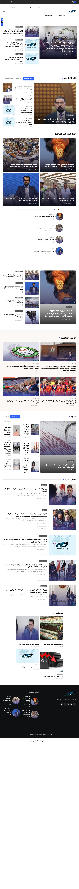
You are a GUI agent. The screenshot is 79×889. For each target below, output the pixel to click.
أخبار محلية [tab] (18, 78)
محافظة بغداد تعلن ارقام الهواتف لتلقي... (53, 644)
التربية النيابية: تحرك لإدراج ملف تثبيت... (44, 228)
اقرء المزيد (43, 503)
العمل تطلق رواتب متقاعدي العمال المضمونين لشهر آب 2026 (25, 429)
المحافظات (44, 7)
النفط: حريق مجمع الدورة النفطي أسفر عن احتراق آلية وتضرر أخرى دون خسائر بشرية (58, 313)
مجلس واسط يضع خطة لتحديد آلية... (30, 667)
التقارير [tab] (7, 416)
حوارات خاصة (62, 15)
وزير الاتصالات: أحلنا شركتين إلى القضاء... (44, 251)
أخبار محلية (52, 237)
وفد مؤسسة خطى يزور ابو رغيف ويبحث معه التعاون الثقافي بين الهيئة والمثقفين (7, 448)
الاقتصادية (37, 7)
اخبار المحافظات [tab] (9, 78)
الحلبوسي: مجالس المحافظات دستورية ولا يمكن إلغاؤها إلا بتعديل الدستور (23, 87)
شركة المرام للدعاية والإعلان (37, 740)
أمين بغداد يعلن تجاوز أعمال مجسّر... (45, 239)
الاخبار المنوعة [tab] (15, 416)
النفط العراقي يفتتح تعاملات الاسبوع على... (52, 676)
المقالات (13, 7)
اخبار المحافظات (19, 26)
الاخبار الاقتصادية (19, 297)
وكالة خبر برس (29, 734)
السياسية (57, 7)
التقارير (18, 7)
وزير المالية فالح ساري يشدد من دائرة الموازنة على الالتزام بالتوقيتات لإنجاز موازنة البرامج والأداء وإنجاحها (13, 31)
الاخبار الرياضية (73, 398)
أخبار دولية (44, 510)
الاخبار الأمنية (73, 363)
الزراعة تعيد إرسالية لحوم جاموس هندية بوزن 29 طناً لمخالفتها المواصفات (13, 316)
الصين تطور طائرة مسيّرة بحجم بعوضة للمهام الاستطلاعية (7, 431)
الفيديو (55, 15)
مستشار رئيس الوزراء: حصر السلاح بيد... (29, 644)
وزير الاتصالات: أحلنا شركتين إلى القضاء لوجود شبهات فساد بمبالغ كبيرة (13, 287)
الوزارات (30, 7)
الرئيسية (63, 7)
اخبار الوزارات (51, 214)
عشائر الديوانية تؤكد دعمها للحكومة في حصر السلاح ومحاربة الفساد (14, 59)
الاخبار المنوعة (48, 15)
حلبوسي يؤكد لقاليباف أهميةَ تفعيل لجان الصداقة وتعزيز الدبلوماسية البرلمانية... (25, 110)
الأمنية (50, 7)
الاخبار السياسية (69, 38)
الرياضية (24, 7)
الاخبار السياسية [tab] (28, 78)
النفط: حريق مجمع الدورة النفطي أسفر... (44, 216)
